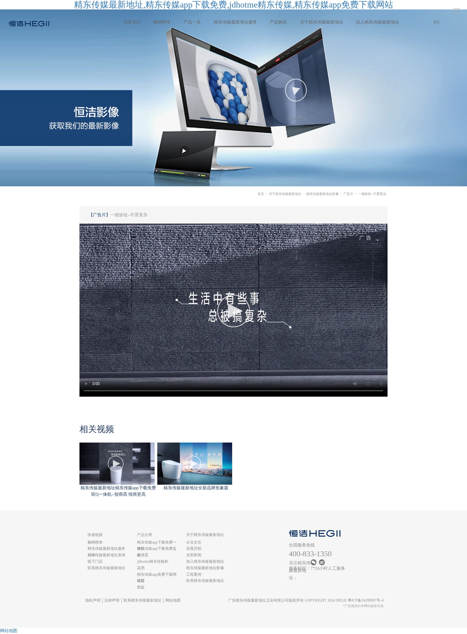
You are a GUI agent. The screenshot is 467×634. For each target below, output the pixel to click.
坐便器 (142, 555)
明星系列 (132, 22)
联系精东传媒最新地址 (106, 568)
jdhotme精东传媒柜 (152, 561)
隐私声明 (93, 600)
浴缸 (141, 581)
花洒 (141, 568)
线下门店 (95, 561)
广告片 (348, 194)
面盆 (141, 587)
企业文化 (193, 542)
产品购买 (278, 22)
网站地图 (173, 600)
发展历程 (193, 549)
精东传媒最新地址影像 (322, 194)
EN (436, 22)
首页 (261, 194)
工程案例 (193, 574)
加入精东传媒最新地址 (377, 22)
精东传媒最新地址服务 (235, 22)
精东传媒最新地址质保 (106, 555)
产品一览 (192, 22)
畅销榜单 (162, 22)
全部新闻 (193, 555)
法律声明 (111, 600)
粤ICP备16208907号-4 (365, 600)
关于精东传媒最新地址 (321, 22)
